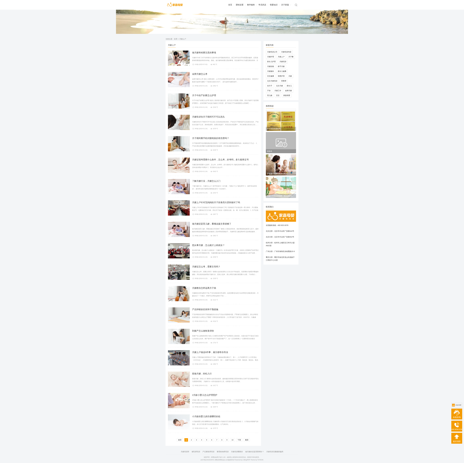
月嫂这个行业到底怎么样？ (277, 173)
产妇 (269, 91)
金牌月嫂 (288, 91)
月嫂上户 (281, 57)
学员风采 (262, 5)
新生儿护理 (271, 62)
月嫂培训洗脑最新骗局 (274, 452)
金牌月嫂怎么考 (199, 74)
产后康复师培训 (208, 452)
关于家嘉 (285, 5)
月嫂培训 (282, 62)
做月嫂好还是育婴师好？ (254, 452)
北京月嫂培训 (272, 81)
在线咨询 (457, 417)
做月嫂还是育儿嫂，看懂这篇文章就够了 (211, 224)
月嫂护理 (270, 57)
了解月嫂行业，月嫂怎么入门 (206, 181)
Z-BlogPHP (246, 460)
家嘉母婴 (286, 95)
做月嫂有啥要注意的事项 (204, 52)
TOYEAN (260, 460)
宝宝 (277, 95)
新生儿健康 (282, 71)
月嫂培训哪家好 (237, 452)
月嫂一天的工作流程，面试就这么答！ (281, 196)
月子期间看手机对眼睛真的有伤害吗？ (210, 138)
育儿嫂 (269, 95)
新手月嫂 (281, 66)
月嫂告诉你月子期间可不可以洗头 (208, 117)
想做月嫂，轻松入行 (202, 373)
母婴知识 (274, 5)
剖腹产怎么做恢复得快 (203, 331)
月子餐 (291, 57)
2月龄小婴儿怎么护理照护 (204, 395)
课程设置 (239, 5)
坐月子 (269, 86)
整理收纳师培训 (223, 452)
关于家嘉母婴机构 (274, 129)
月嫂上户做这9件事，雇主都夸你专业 (210, 352)
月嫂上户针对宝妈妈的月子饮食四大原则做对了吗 (216, 202)
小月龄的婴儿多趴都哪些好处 (206, 416)
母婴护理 (281, 76)
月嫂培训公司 (272, 52)
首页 (230, 5)
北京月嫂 (279, 86)
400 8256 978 (456, 429)
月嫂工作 (277, 91)
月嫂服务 (270, 71)
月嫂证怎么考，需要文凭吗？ (206, 266)
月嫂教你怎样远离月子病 (204, 288)
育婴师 (283, 81)
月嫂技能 (270, 66)
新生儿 (289, 86)
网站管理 (218, 460)
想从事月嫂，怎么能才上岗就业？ (208, 245)
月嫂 (290, 76)
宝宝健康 (270, 76)
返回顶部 (457, 441)
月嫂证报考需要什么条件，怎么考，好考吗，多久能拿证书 (220, 159)
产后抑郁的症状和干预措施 (205, 309)
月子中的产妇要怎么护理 (204, 95)
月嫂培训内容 (286, 52)
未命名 (269, 151)
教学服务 (251, 5)
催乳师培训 (196, 452)
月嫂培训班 (185, 452)
